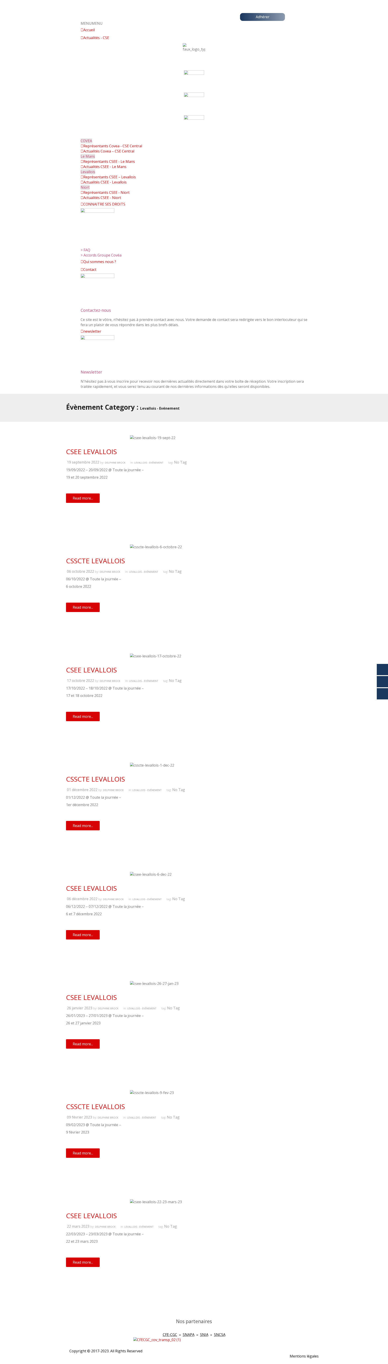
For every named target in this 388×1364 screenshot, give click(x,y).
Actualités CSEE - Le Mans (104, 166)
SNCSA (219, 1334)
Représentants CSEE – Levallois (109, 177)
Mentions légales (304, 1356)
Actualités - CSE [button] (96, 37)
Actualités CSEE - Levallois (105, 182)
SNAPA (188, 1334)
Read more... (83, 498)
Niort (85, 187)
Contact (89, 269)
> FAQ (85, 250)
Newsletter (91, 372)
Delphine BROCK (115, 462)
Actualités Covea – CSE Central (108, 151)
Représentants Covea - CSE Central (112, 146)
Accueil (89, 29)
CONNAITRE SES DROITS (104, 204)
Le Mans (88, 156)
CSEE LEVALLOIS (91, 451)
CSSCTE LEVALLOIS (95, 560)
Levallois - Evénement (148, 462)
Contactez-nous (96, 310)
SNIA (204, 1334)
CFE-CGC (170, 1334)
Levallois (88, 171)
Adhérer (262, 16)
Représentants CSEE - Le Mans (109, 161)
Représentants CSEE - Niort (106, 192)
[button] (92, 23)
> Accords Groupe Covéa (101, 255)
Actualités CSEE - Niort (102, 197)
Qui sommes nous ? (99, 261)
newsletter (92, 331)
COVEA (86, 140)
